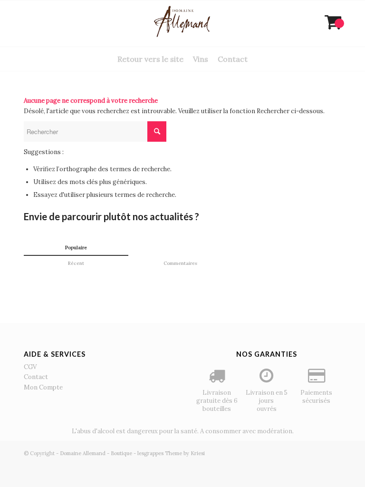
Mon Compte (43, 387)
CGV (30, 367)
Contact (36, 377)
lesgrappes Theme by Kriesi (171, 453)
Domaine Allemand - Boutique (96, 453)
